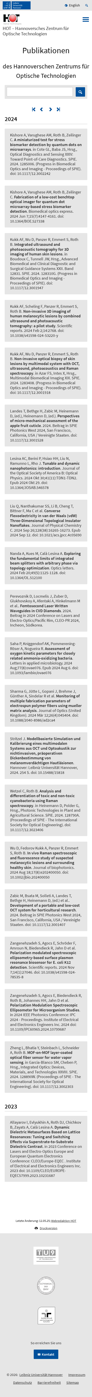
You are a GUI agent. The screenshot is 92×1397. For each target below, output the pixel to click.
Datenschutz (22, 1382)
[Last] (58, 109)
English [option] (74, 5)
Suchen (80, 92)
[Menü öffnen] (85, 20)
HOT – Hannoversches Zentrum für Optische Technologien (36, 31)
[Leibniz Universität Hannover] (17, 5)
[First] (34, 109)
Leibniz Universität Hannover (41, 1374)
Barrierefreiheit (49, 1382)
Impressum (76, 1374)
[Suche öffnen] (87, 5)
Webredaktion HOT (63, 1221)
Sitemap (72, 1382)
